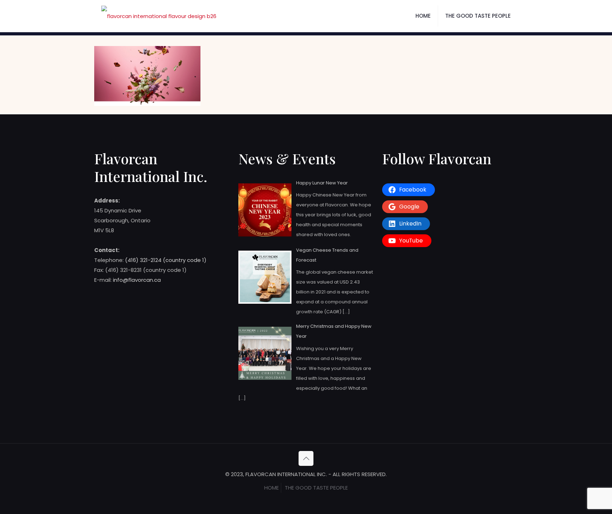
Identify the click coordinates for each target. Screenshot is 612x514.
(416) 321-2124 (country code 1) (165, 260)
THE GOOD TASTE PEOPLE (316, 487)
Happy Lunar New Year (322, 182)
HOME (271, 487)
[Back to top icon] (306, 458)
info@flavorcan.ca (137, 280)
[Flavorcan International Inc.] (158, 16)
